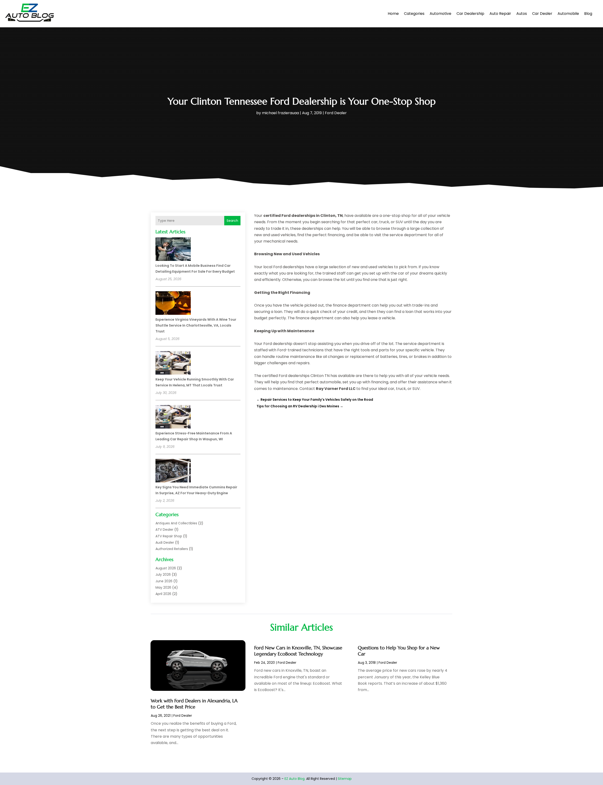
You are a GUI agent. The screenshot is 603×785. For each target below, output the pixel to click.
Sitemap (345, 778)
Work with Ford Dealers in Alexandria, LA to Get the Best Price (194, 704)
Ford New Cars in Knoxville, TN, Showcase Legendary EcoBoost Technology (298, 651)
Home (393, 13)
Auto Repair (500, 13)
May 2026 (163, 587)
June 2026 (163, 581)
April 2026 (163, 593)
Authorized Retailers (171, 548)
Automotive (440, 13)
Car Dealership (470, 13)
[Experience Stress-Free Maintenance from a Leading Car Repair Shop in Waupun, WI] (173, 417)
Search (232, 220)
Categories (414, 13)
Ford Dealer (336, 113)
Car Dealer (542, 13)
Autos (521, 13)
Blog (588, 13)
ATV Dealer (164, 529)
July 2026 (163, 574)
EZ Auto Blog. (295, 778)
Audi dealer (164, 542)
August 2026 (165, 568)
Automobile (568, 13)
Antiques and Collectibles (176, 523)
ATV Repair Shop (168, 536)
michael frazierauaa (280, 113)
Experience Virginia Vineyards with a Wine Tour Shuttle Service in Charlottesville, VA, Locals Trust (195, 325)
